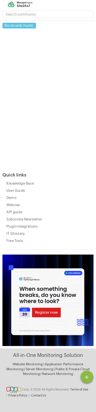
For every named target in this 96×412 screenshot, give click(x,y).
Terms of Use (79, 389)
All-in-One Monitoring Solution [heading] (48, 355)
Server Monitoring (40, 369)
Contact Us (38, 395)
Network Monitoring (57, 374)
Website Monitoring (28, 364)
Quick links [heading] (14, 174)
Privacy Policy (17, 395)
